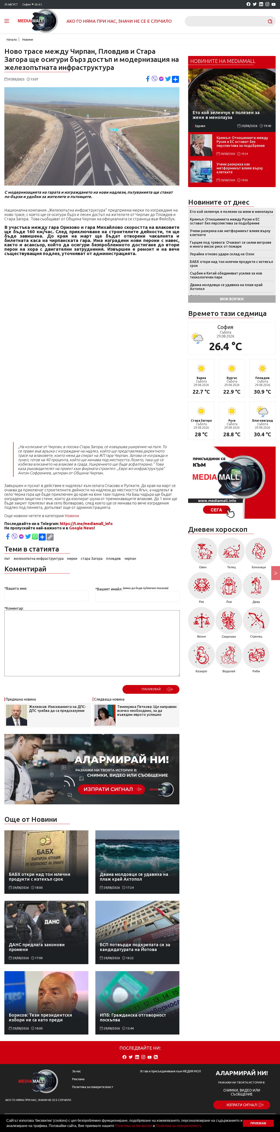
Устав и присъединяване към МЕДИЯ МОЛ (170, 1071)
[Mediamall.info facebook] (248, 4)
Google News (81, 528)
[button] (202, 1126)
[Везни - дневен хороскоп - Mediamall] (201, 624)
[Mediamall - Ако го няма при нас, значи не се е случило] (38, 21)
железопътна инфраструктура (39, 558)
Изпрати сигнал (242, 1105)
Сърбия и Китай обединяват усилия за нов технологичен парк (226, 275)
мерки (72, 558)
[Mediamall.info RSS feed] (156, 1057)
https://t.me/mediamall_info (86, 523)
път (7, 558)
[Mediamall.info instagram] (267, 4)
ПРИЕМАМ (258, 1123)
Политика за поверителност (178, 1126)
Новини (27, 39)
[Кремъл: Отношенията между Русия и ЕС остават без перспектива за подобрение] (201, 145)
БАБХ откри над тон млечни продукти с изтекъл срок (231, 264)
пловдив (113, 558)
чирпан (130, 558)
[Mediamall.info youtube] (273, 5)
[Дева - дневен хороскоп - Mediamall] (256, 589)
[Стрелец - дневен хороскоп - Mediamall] (256, 624)
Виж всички (232, 299)
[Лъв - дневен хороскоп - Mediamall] (228, 589)
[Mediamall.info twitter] (255, 4)
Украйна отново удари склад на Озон (222, 254)
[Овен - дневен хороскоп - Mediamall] (203, 555)
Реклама (78, 1079)
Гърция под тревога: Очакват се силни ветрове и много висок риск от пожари (230, 244)
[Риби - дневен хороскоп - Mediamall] (256, 659)
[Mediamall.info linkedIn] (261, 4)
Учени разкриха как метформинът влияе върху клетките (240, 168)
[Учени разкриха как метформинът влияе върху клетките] (201, 172)
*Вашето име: (15, 588)
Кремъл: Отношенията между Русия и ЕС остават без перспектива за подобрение (242, 142)
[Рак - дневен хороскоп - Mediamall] (201, 589)
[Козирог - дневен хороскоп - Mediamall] (201, 659)
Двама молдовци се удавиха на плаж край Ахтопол (226, 287)
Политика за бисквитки (133, 1126)
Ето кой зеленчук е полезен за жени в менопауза (231, 212)
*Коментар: (13, 608)
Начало (12, 39)
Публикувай (151, 689)
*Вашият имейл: (108, 589)
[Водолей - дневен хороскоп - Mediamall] (228, 659)
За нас (76, 1071)
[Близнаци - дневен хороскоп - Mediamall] (258, 555)
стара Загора (92, 558)
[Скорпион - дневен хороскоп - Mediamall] (228, 624)
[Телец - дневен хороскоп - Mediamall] (231, 555)
